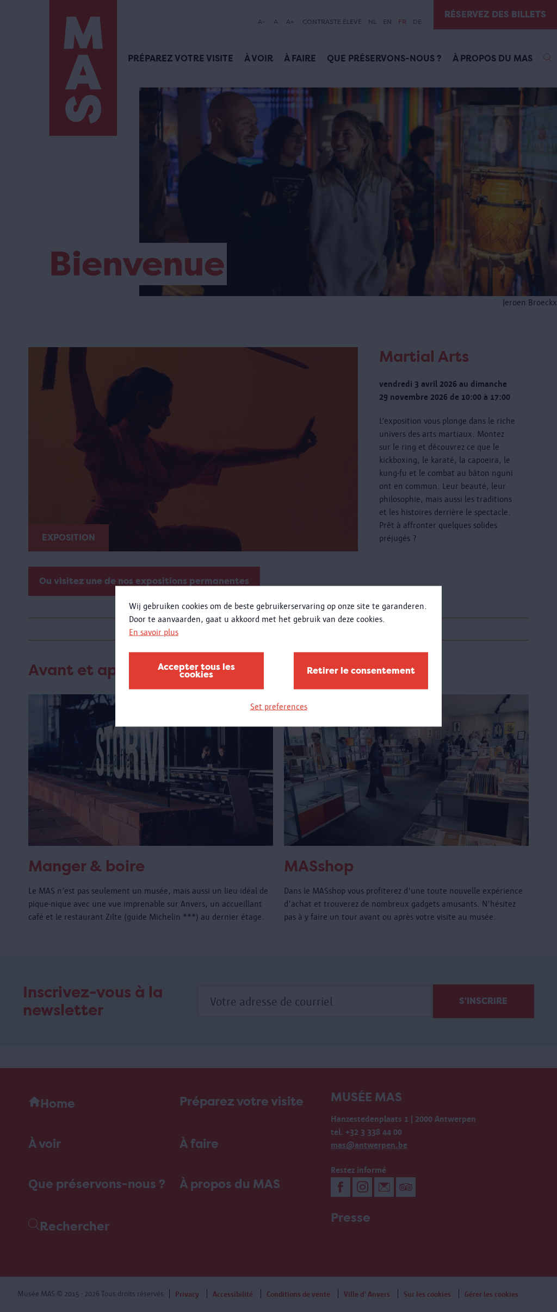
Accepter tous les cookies (196, 670)
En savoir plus (153, 631)
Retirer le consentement (361, 670)
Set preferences (278, 706)
